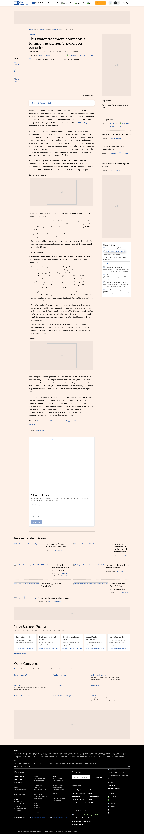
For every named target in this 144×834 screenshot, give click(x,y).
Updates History (93, 796)
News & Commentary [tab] (61, 669)
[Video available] (125, 154)
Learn (90, 799)
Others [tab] (73, 669)
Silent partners (107, 120)
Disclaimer (68, 831)
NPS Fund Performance (59, 798)
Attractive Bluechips (19, 804)
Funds (59, 3)
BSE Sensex (17, 810)
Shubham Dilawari (44, 55)
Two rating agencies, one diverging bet (51, 585)
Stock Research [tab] (47, 669)
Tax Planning (37, 803)
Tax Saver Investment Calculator (58, 792)
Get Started (36, 783)
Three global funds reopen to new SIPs (115, 106)
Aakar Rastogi (116, 112)
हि (118, 3)
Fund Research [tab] (34, 669)
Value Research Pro (78, 824)
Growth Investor (38, 798)
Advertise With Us (114, 788)
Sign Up (125, 3)
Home (31, 29)
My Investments (19, 776)
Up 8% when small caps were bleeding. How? (113, 147)
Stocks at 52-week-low (20, 808)
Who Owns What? (57, 796)
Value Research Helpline (40, 789)
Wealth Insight (40, 3)
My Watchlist (18, 779)
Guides (90, 790)
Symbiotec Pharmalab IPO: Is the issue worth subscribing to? (121, 548)
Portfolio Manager (57, 778)
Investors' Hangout (39, 792)
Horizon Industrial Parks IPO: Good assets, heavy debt (118, 586)
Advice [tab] (16, 669)
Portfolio (51, 3)
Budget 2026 (37, 787)
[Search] (110, 3)
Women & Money (38, 785)
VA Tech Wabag (81, 123)
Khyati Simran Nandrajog (64, 574)
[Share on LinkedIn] (16, 79)
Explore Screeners (20, 653)
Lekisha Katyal (124, 556)
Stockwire (55, 29)
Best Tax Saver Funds (20, 794)
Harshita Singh (40, 430)
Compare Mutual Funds (59, 783)
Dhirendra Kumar (113, 125)
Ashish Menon (113, 154)
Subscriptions (18, 782)
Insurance (36, 805)
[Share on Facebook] (16, 63)
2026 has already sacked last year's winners (115, 165)
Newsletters (76, 796)
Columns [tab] (24, 669)
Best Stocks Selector (58, 789)
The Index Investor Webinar (41, 796)
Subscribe (100, 3)
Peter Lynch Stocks (19, 806)
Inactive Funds (57, 800)
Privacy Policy (59, 831)
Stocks (72, 3)
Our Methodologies (78, 799)
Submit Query (36, 522)
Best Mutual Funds (58, 780)
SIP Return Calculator (58, 785)
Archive (36, 776)
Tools (54, 776)
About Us (111, 779)
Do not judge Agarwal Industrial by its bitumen (56, 545)
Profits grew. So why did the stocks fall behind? (117, 566)
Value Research (116, 138)
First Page (36, 812)
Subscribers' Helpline (39, 778)
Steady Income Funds (20, 792)
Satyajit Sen (59, 550)
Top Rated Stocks (18, 801)
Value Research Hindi (79, 803)
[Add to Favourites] (15, 87)
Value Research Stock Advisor (81, 821)
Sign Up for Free (97, 777)
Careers (110, 782)
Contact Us (111, 785)
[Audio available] (125, 125)
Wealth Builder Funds (20, 789)
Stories (42, 29)
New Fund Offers (57, 787)
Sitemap (75, 831)
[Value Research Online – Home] (21, 3)
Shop (90, 793)
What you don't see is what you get (53, 598)
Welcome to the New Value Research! (116, 134)
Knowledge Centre (78, 790)
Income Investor (38, 801)
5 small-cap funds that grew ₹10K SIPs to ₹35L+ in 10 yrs (60, 567)
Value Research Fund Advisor (81, 818)
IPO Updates (37, 807)
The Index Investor (39, 780)
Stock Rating (92, 803)
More (85, 3)
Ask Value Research (78, 793)
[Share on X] (16, 71)
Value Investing (38, 794)
